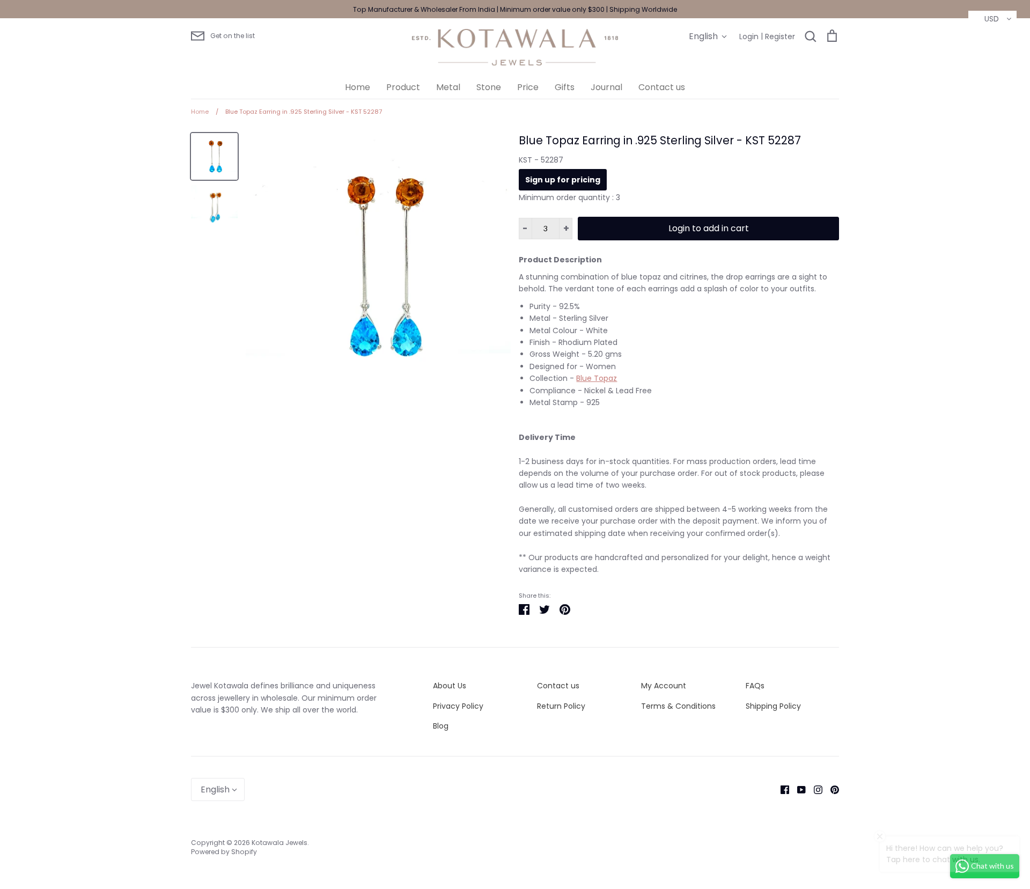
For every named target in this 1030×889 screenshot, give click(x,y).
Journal (606, 87)
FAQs (755, 685)
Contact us (661, 87)
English (703, 36)
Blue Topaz (596, 378)
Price (528, 87)
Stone (488, 87)
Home (357, 87)
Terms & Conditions (678, 706)
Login (749, 36)
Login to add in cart (708, 228)
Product (403, 87)
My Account (663, 685)
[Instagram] (814, 789)
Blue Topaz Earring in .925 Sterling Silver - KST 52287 (660, 140)
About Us (449, 685)
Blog (440, 726)
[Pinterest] (830, 789)
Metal (448, 87)
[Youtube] (797, 789)
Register (780, 36)
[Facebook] (780, 789)
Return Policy (561, 706)
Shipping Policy (773, 706)
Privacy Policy (458, 706)
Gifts (565, 87)
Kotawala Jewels (279, 842)
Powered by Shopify (224, 851)
